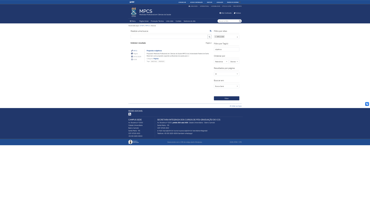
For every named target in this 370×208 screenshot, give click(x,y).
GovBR (132, 2)
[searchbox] (225, 36)
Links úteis (169, 21)
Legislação (220, 2)
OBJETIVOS (154, 61)
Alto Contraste (226, 13)
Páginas (156, 58)
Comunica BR (182, 2)
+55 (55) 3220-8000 (135, 136)
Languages (193, 6)
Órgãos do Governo (233, 2)
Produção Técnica (157, 21)
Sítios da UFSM (226, 6)
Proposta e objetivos (154, 50)
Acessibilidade (215, 6)
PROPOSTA (161, 61)
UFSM (235, 142)
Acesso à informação (196, 2)
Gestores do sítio (190, 21)
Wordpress (198, 142)
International (204, 6)
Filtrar (227, 98)
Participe (209, 2)
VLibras (238, 13)
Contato (178, 21)
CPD (240, 142)
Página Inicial (143, 21)
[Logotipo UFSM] (133, 12)
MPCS (135, 51)
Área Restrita (237, 6)
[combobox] (226, 37)
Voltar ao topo (236, 106)
